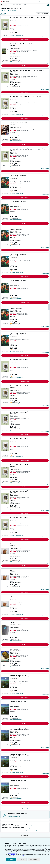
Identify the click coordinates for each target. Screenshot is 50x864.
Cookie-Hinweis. (12, 854)
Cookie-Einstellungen (12, 853)
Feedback (48, 307)
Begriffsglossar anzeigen (32, 828)
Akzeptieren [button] (10, 859)
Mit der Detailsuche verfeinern (9, 10)
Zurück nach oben (25, 835)
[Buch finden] (48, 5)
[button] (45, 36)
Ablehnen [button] (22, 859)
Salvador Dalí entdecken (13, 816)
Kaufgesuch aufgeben (7, 829)
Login (44, 1)
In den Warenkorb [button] (25, 39)
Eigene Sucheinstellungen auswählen (34, 830)
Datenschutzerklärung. (23, 855)
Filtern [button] (3, 13)
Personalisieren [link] (33, 859)
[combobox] (27, 5)
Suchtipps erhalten (30, 825)
